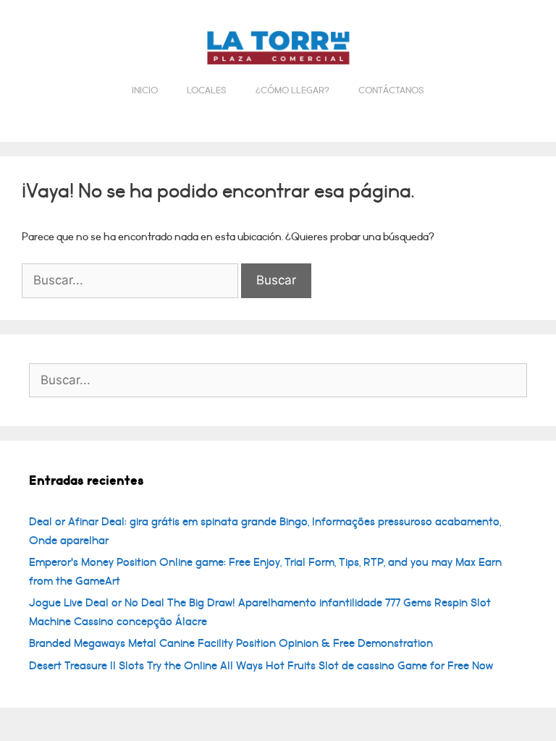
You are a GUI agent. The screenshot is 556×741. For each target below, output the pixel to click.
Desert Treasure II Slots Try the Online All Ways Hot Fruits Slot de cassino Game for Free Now (261, 666)
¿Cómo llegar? (292, 90)
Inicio (145, 90)
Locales (207, 90)
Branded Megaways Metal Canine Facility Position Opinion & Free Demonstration (231, 643)
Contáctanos (391, 90)
